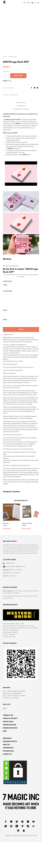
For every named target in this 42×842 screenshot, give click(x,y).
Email (5, 319)
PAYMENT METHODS (10, 728)
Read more (7, 528)
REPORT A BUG (8, 721)
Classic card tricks (27, 523)
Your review (8, 291)
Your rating (7, 281)
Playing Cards (12, 56)
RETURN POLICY (8, 751)
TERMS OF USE (8, 715)
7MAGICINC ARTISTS (10, 741)
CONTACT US (7, 754)
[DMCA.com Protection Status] (15, 772)
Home (4, 56)
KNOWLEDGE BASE (9, 725)
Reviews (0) (21, 106)
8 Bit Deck (6, 523)
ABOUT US (6, 744)
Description (21, 102)
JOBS (4, 731)
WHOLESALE (7, 738)
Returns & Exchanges (21, 109)
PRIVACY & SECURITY (10, 718)
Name (5, 310)
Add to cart (26, 528)
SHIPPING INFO (8, 748)
